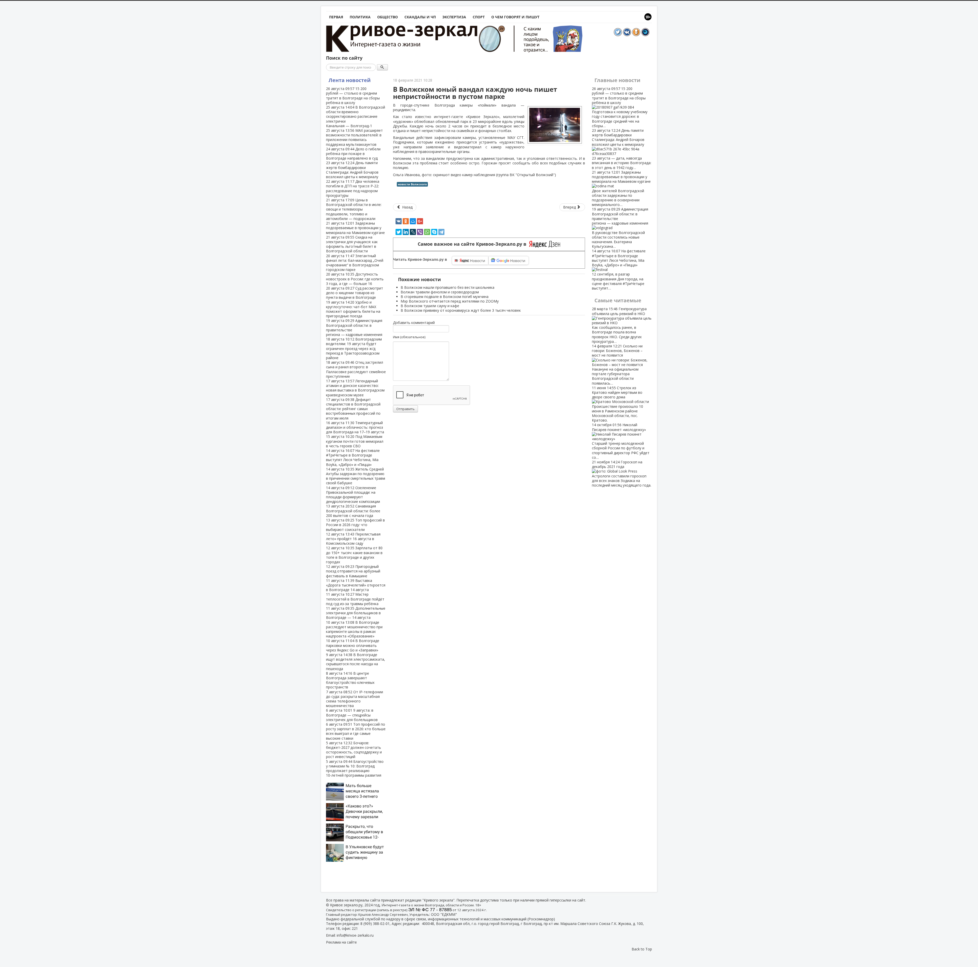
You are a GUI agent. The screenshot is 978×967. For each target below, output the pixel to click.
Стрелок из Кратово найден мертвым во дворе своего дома (617, 404)
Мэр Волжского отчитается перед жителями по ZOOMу (450, 301)
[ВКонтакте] (399, 221)
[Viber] (420, 232)
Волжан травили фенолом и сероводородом (440, 292)
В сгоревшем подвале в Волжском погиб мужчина (444, 296)
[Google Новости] (508, 260)
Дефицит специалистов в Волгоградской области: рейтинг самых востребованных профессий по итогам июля (353, 409)
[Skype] (434, 232)
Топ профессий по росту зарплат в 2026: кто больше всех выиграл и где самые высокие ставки (356, 731)
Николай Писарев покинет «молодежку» (620, 441)
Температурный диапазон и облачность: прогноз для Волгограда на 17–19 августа (355, 427)
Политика (360, 17)
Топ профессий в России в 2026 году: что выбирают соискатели (355, 525)
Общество (387, 17)
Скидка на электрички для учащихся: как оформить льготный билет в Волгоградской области (352, 244)
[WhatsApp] (427, 232)
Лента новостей (350, 80)
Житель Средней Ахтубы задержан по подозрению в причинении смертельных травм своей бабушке (355, 476)
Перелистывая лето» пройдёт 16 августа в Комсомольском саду (353, 539)
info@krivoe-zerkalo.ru (355, 935)
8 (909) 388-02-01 (375, 923)
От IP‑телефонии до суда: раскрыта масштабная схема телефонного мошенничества (354, 698)
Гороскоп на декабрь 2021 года (621, 474)
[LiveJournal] (413, 232)
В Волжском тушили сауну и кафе (430, 305)
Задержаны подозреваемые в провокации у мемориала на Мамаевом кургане (355, 228)
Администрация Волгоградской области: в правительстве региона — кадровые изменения (354, 327)
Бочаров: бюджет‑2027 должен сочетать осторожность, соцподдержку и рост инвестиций (354, 749)
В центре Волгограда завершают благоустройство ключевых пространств (350, 680)
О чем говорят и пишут (515, 17)
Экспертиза (454, 17)
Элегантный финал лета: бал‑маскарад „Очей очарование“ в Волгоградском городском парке (354, 262)
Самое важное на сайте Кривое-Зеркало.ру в (473, 244)
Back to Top (642, 949)
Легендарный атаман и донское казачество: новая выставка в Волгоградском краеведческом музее (355, 387)
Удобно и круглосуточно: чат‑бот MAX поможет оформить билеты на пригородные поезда (353, 309)
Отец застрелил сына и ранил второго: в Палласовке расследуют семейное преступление (356, 369)
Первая (336, 17)
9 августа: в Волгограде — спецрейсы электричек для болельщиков (352, 715)
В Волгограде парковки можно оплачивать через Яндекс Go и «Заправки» (352, 645)
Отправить (405, 409)
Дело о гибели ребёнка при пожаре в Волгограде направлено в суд (353, 154)
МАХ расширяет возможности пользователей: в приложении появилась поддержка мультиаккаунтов (354, 137)
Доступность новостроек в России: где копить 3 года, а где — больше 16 (355, 279)
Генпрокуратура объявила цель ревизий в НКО (619, 325)
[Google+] (420, 221)
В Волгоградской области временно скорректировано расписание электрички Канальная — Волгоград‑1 (355, 116)
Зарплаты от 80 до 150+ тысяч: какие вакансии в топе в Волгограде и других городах (354, 554)
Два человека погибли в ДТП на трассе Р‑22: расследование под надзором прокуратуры (352, 188)
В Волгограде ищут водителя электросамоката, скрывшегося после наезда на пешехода (355, 661)
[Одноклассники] (406, 221)
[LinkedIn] (406, 232)
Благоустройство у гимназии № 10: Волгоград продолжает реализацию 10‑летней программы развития (355, 768)
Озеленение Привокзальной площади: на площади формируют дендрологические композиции (353, 494)
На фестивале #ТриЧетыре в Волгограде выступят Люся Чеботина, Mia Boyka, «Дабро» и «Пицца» (353, 457)
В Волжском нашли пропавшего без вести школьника (447, 287)
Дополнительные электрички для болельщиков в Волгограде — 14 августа (355, 613)
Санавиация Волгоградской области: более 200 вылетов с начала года (353, 511)
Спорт (479, 17)
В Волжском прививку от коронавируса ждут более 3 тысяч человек (461, 310)
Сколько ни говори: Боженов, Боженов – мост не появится (617, 365)
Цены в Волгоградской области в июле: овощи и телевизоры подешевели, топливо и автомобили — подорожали (354, 209)
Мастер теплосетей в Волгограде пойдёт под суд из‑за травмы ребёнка (355, 599)
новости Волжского (412, 184)
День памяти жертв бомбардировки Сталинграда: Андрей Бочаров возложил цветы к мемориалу (352, 169)
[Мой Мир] (413, 221)
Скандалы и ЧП (420, 17)
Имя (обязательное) (409, 337)
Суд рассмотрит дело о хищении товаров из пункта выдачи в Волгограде (354, 293)
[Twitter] (399, 232)
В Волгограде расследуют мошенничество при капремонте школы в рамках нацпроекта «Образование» (354, 629)
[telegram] (441, 232)
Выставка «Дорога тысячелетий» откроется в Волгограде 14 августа (355, 585)
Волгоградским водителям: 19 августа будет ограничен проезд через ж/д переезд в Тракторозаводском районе (354, 348)
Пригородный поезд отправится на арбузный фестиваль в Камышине (353, 571)
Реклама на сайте (341, 942)
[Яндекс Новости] (470, 260)
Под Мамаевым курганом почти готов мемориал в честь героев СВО (354, 441)
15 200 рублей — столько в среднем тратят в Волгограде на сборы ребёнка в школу (353, 95)
